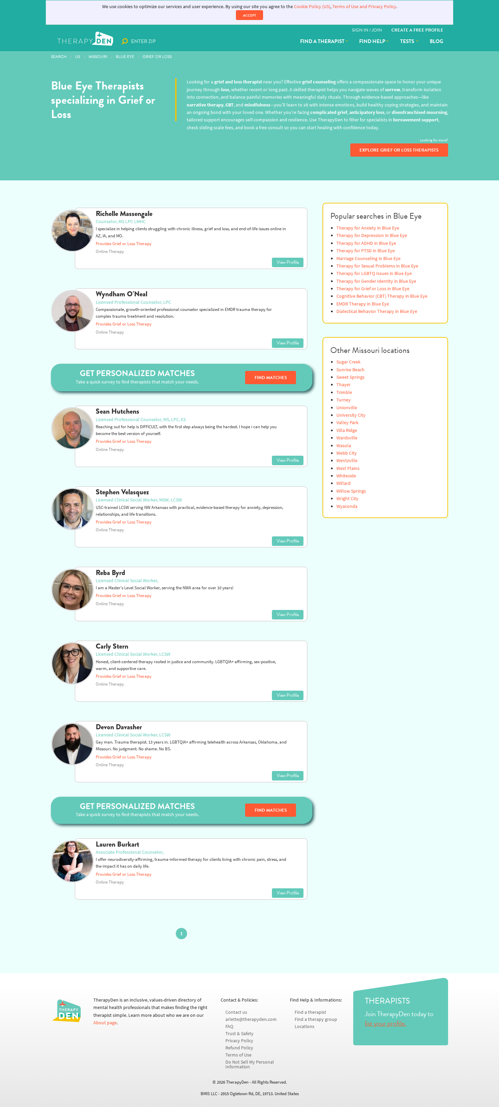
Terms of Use (238, 1055)
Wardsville (346, 438)
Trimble (344, 392)
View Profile (288, 262)
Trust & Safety (239, 1033)
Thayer (343, 384)
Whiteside (346, 476)
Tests (407, 41)
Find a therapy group (316, 1019)
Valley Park (347, 422)
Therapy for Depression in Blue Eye (371, 235)
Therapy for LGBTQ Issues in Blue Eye (374, 273)
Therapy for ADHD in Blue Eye (366, 243)
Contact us (236, 1012)
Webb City (346, 453)
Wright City (347, 498)
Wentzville (346, 460)
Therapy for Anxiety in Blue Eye (367, 228)
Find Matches (271, 377)
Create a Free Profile (417, 30)
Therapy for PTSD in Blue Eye (365, 251)
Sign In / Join (367, 30)
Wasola (343, 445)
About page (105, 1023)
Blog (436, 41)
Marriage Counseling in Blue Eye (368, 258)
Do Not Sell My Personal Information (249, 1064)
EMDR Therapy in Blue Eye (362, 304)
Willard (343, 483)
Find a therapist (322, 41)
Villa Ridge (346, 430)
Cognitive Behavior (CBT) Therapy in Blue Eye (381, 296)
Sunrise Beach (350, 370)
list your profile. (385, 1023)
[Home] (86, 41)
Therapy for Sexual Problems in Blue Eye (377, 266)
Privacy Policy (239, 1040)
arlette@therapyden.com (251, 1019)
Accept (249, 15)
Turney (343, 400)
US (77, 57)
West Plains (347, 468)
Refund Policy (239, 1048)
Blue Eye (125, 57)
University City (351, 415)
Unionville (346, 407)
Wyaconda (346, 506)
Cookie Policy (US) (312, 6)
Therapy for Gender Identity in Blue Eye (376, 281)
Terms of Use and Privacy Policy (364, 6)
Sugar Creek (348, 362)
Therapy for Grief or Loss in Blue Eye (372, 288)
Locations (304, 1026)
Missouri (98, 57)
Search (59, 57)
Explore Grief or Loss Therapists (399, 150)
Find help (372, 41)
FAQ (229, 1026)
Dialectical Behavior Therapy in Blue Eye (376, 311)
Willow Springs (351, 491)
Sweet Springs (350, 377)
